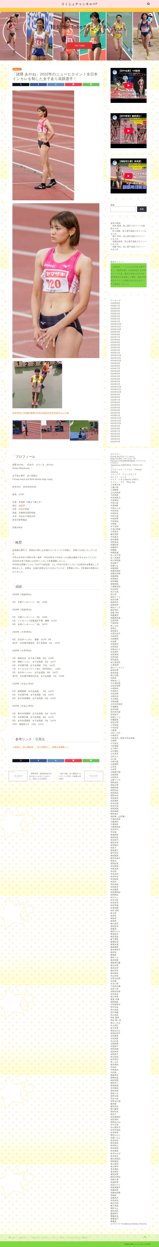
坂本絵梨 (115, 673)
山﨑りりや (115, 780)
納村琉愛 (115, 1080)
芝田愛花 (115, 1088)
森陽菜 (114, 955)
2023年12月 (116, 387)
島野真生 (115, 814)
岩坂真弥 (115, 798)
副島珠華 (115, 605)
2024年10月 (116, 361)
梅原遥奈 (115, 936)
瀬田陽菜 (115, 1002)
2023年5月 (115, 405)
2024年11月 (116, 358)
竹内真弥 (115, 1070)
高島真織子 (115, 1187)
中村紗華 (115, 519)
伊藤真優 (115, 552)
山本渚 (114, 767)
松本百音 (115, 903)
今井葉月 (115, 537)
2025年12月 (116, 324)
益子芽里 (115, 1028)
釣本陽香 (115, 1151)
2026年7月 (115, 306)
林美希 (114, 921)
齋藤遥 (114, 1221)
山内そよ (115, 756)
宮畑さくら (115, 717)
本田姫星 (115, 879)
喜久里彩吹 (115, 662)
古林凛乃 (115, 636)
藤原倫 (114, 1104)
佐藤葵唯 (115, 576)
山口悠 (114, 759)
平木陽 (114, 832)
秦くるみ (115, 1062)
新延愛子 (115, 850)
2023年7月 (115, 400)
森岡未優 (115, 944)
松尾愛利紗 (115, 892)
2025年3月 (115, 347)
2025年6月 (115, 340)
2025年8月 (115, 334)
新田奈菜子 (115, 858)
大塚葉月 (115, 691)
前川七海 (115, 592)
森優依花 (115, 942)
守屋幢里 (115, 707)
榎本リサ (115, 957)
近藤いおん (115, 1138)
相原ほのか (115, 1031)
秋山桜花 (115, 1057)
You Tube (79, 45)
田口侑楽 (115, 1015)
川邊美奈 (115, 824)
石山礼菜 (115, 1041)
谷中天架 (115, 1125)
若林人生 (115, 1093)
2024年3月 (115, 379)
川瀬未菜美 (115, 819)
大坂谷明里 (115, 686)
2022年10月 (116, 423)
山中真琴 (115, 754)
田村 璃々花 (116, 1020)
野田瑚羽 (115, 1148)
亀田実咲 (115, 534)
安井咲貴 (115, 709)
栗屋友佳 (115, 934)
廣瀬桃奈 (115, 835)
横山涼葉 (115, 965)
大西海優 (115, 701)
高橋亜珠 (115, 1190)
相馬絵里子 (115, 1033)
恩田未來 (115, 842)
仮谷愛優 (115, 539)
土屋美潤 (115, 665)
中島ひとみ (115, 508)
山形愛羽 (115, 764)
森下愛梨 (115, 939)
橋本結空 (115, 968)
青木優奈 (115, 1169)
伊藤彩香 (115, 545)
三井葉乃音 (115, 485)
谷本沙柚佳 (115, 1130)
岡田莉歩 (115, 790)
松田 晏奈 (115, 910)
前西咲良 (115, 602)
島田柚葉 (115, 811)
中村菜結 (115, 521)
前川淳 (114, 594)
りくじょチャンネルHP (79, 4)
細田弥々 (115, 1083)
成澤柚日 (115, 845)
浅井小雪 (115, 989)
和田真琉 (115, 660)
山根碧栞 (115, 775)
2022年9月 (115, 426)
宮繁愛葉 (115, 720)
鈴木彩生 (115, 1156)
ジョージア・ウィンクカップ (123, 474)
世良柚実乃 (115, 498)
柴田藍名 (115, 926)
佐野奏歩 (115, 579)
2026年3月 (115, 316)
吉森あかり (115, 649)
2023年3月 (115, 410)
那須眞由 (115, 1140)
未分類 (114, 871)
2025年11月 (116, 327)
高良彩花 (115, 1200)
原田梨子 (115, 631)
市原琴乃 (115, 829)
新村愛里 (115, 856)
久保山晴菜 (115, 529)
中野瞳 (114, 524)
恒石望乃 (115, 840)
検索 (113, 205)
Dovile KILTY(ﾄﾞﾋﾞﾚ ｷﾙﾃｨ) (123, 457)
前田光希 (115, 599)
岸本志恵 (115, 803)
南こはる (115, 626)
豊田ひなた (115, 1135)
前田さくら (115, 597)
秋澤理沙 (115, 1059)
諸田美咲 (115, 1119)
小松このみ (115, 733)
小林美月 (115, 735)
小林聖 (114, 741)
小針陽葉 (115, 746)
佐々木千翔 (115, 555)
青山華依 (115, 1166)
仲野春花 (115, 542)
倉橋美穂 (115, 584)
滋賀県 (22, 505)
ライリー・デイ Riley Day (123, 482)
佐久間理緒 (115, 560)
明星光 (114, 861)
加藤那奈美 (115, 618)
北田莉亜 (115, 620)
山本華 (114, 769)
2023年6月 (115, 402)
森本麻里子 (115, 950)
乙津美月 (115, 532)
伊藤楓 (114, 550)
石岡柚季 (115, 1044)
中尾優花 (115, 500)
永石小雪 (115, 984)
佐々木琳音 (115, 558)
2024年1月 (115, 384)
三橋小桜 (115, 487)
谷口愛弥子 (115, 1127)
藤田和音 (115, 1106)
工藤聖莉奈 (115, 827)
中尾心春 (115, 503)
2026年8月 (115, 303)
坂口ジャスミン (117, 667)
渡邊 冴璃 (115, 999)
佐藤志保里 (115, 573)
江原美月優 (115, 986)
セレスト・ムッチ (118, 477)
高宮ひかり (115, 1185)
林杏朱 (114, 916)
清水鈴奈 (115, 994)
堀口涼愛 (115, 675)
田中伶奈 (115, 1007)
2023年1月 (115, 415)
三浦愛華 (115, 490)
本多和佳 (115, 876)
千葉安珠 (115, 623)
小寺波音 (115, 728)
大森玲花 (115, 696)
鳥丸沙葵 (115, 1203)
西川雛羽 (115, 1109)
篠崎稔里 (115, 1078)
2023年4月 (115, 408)
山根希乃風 (115, 772)
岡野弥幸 (115, 795)
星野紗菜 (115, 863)
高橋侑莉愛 (115, 1193)
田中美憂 (115, 1012)
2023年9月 (115, 394)
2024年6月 (115, 371)
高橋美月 (115, 1198)
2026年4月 (115, 313)
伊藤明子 (115, 547)
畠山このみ (115, 1023)
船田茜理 (115, 1085)
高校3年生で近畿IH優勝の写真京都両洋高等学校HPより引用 (40, 413)
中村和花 (115, 511)
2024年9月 (115, 363)
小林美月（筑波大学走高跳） (123, 738)
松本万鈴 (115, 900)
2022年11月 (116, 421)
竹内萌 (114, 1072)
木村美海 (115, 866)
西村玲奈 (115, 1112)
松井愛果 (115, 889)
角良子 (114, 1114)
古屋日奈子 (115, 633)
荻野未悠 (115, 1096)
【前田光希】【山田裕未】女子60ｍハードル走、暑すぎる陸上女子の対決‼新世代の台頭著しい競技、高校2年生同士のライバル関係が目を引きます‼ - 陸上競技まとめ (129, 277)
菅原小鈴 (115, 1098)
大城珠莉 (115, 688)
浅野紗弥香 (115, 991)
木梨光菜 (115, 869)
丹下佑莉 (115, 526)
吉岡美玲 (115, 644)
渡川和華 (115, 997)
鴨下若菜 (115, 1206)
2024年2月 (115, 381)
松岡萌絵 (115, 895)
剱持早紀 (115, 610)
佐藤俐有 (115, 568)
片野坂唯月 (115, 1004)
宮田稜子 (115, 714)
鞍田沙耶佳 (115, 1177)
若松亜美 (115, 1091)
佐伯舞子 (115, 563)
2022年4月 (115, 439)
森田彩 (114, 952)
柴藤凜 (114, 929)
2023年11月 (116, 389)
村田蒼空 (115, 887)
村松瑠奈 (115, 884)
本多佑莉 (115, 874)
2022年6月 (115, 434)
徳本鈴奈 (115, 837)
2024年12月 (116, 355)
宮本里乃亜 (115, 712)
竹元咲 (114, 1067)
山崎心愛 (115, 761)
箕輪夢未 (115, 1075)
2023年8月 (115, 397)
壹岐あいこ (115, 680)
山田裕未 (115, 777)
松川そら (115, 897)
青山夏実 (115, 1164)
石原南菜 (115, 1038)
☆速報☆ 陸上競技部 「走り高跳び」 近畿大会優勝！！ (40, 747)
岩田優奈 (115, 801)
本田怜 (114, 882)
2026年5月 (115, 311)
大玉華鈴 (115, 699)
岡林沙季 (115, 785)
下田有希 (115, 495)
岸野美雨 (115, 808)
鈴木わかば (115, 1153)
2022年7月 (115, 431)
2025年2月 (115, 350)
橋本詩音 (115, 970)
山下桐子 (115, 748)
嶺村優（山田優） (118, 816)
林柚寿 (114, 918)
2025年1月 (115, 353)
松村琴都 (115, 905)
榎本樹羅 (115, 960)
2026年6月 (115, 308)
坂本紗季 (115, 670)
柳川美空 (115, 923)
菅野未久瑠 (115, 1101)
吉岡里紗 (115, 647)
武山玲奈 (115, 976)
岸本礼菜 (115, 806)
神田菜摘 (115, 1049)
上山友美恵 (115, 492)
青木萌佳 (115, 1172)
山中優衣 (115, 751)
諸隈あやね (17, 69)
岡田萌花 (115, 793)
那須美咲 (115, 1143)
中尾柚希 (115, 505)
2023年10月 (116, 392)
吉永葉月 (115, 652)
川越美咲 (115, 822)
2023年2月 (115, 413)
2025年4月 (115, 345)
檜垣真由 (115, 973)
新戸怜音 (115, 853)
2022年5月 (115, 436)
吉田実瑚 (115, 654)
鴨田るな (115, 1208)
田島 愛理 (115, 1017)
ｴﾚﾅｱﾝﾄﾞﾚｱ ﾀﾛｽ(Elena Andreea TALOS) (129, 1224)
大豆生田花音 (116, 704)
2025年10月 (116, 329)
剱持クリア (115, 607)
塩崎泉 (114, 678)
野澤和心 (115, 1145)
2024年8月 (115, 366)
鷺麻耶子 (115, 1213)
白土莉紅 (115, 1025)
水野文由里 (115, 978)
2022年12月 (116, 418)
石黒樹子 (115, 1046)
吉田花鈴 (115, 657)
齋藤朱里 (115, 1216)
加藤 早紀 (115, 613)
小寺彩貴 (115, 725)
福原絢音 (115, 1051)
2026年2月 (115, 319)
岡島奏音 (115, 782)
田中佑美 (115, 1010)
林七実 (114, 913)
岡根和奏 (115, 788)
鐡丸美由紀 (115, 1159)
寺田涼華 (115, 722)
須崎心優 (115, 1179)
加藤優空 (115, 615)
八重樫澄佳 (115, 586)
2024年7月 (115, 368)
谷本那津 (115, 1132)
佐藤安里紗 (115, 571)
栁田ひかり (115, 931)
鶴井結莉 (115, 1211)
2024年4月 (115, 376)
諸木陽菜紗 (115, 1117)
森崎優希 (115, 947)
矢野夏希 (115, 1036)
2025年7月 (115, 337)
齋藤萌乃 (115, 1219)
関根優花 (115, 1161)
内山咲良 (115, 589)
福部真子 (115, 1054)
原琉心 (114, 628)
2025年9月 (115, 332)
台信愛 (114, 641)
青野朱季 (115, 1174)
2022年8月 (115, 428)
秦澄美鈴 (115, 1065)
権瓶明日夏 (115, 963)
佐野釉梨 (115, 581)
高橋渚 (114, 1195)
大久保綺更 (115, 683)
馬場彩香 (115, 1182)
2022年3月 (115, 442)
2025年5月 (115, 342)
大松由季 (115, 694)
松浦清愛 (115, 908)
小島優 (114, 730)
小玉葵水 (115, 743)
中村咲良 (115, 513)
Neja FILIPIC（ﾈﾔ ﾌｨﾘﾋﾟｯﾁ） (124, 459)
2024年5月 (115, 374)
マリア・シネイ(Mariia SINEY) (125, 479)
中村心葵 (115, 516)
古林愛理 (115, 639)
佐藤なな (115, 566)
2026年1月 (115, 321)
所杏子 (114, 848)
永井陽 (114, 981)
